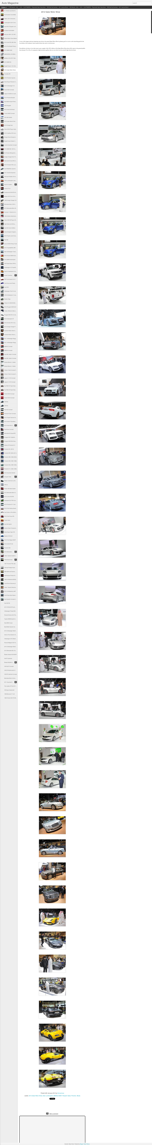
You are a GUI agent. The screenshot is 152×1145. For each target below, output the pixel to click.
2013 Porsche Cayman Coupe (11, 78)
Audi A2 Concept (8, 409)
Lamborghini (49, 1096)
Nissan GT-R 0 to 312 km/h (10, 196)
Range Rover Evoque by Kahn (11, 137)
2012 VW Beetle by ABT (10, 591)
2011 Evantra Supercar (9, 172)
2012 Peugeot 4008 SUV (10, 307)
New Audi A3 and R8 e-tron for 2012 (13, 160)
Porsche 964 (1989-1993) (10, 465)
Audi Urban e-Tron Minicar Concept (12, 512)
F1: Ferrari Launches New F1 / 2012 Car (13, 10)
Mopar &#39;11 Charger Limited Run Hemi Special (16, 879)
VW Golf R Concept (9, 666)
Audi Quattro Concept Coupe (11, 599)
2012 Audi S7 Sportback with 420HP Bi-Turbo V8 (16, 421)
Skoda (78, 1096)
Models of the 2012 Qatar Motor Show (13, 58)
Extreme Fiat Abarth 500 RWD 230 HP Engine (15, 836)
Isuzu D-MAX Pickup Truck (10, 243)
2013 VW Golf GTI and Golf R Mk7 (12, 607)
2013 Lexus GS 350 (9, 496)
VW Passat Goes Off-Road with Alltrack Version (15, 263)
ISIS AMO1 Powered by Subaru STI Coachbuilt (15, 883)
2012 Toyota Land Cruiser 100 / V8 (12, 236)
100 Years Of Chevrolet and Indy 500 (13, 737)
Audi (44, 1096)
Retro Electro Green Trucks (10, 781)
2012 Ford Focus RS (9, 516)
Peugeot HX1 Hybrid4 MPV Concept (13, 437)
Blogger (81, 1144)
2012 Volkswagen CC (9, 85)
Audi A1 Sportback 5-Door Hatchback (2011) (15, 271)
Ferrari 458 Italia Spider (10, 488)
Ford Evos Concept (8, 429)
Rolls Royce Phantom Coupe (11, 82)
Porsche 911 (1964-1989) (10, 469)
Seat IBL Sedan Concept (10, 354)
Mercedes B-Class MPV (10, 433)
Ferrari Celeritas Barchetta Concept (12, 275)
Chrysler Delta (7, 476)
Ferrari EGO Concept (9, 394)
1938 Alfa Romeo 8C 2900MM (11, 721)
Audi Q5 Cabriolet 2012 (10, 769)
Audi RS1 (6, 287)
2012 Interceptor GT (9, 318)
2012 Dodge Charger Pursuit (11, 326)
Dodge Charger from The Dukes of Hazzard (14, 157)
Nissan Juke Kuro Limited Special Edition (14, 480)
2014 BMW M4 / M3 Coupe (10, 149)
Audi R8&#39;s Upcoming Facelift (12, 168)
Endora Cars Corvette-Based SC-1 (12, 749)
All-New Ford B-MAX (9, 30)
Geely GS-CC (7, 887)
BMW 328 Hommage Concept (11, 753)
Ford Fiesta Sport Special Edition (12, 595)
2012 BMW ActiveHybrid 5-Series (12, 259)
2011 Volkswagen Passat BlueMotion (13, 777)
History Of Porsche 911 (9, 445)
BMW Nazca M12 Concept (10, 808)
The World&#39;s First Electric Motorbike (14, 800)
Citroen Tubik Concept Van (10, 370)
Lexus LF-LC (7, 188)
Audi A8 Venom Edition (9, 228)
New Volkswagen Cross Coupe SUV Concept (15, 251)
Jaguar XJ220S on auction (10, 93)
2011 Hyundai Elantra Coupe (11, 682)
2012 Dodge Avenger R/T (10, 844)
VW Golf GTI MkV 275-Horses (11, 176)
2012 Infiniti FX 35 (8, 544)
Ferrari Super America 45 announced (13, 804)
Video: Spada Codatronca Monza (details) (14, 555)
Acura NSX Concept (9, 89)
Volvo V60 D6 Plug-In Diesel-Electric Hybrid (14, 220)
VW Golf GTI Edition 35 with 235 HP (12, 792)
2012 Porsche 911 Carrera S (11, 504)
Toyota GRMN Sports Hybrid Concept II (13, 619)
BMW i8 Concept (8, 346)
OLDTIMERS (27, 7)
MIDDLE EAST (58, 1096)
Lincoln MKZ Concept (9, 113)
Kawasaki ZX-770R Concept (11, 500)
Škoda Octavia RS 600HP (10, 654)
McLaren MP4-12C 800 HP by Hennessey (14, 34)
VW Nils (6, 401)
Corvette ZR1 (7, 74)
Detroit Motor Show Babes (10, 38)
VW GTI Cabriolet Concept (10, 674)
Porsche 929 (7, 548)
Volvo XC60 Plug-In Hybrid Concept (12, 129)
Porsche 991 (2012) (9, 449)
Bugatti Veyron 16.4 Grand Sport (12, 66)
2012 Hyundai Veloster (9, 472)
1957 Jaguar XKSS (8, 709)
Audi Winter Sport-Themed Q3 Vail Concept (14, 101)
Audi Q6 (6, 239)
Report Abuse (87, 1144)
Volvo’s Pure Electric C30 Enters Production (14, 634)
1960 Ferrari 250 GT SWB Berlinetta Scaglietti (15, 698)
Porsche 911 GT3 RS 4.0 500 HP (12, 828)
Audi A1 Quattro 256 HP (10, 184)
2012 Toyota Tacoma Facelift (11, 417)
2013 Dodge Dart (8, 125)
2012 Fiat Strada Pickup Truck (11, 46)
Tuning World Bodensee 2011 (11, 773)
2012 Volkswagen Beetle (10, 860)
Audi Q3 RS (7, 603)
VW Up (6, 484)
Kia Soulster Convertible (10, 14)
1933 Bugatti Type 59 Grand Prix (12, 725)
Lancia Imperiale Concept (10, 145)
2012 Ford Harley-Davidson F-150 (12, 508)
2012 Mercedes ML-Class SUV (11, 650)
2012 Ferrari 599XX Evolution (11, 255)
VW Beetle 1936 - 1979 (15, 7)
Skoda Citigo (7, 299)
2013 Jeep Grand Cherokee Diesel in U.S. (14, 121)
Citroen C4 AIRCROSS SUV (11, 303)
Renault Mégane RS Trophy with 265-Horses (15, 642)
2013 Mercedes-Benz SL (10, 208)
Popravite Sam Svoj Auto (39, 7)
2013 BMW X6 (7, 62)
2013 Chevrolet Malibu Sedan (11, 891)
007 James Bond (63, 7)
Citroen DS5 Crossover (9, 856)
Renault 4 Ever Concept (10, 413)
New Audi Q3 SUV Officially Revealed (13, 871)
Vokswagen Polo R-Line (10, 291)
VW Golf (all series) (52, 7)
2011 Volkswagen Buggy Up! (11, 338)
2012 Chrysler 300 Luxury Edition (12, 164)
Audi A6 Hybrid (8, 524)
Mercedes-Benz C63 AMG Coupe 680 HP (14, 204)
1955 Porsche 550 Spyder (10, 713)
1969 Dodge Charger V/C (10, 200)
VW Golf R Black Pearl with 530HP (12, 567)
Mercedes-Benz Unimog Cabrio (11, 678)
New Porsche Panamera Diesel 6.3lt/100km (14, 816)
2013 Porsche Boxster (9, 97)
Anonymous (60, 1093)
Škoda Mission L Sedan (10, 362)
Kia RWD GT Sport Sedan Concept (12, 386)
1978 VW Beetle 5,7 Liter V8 (11, 295)
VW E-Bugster (7, 105)
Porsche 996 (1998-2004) (10, 457)
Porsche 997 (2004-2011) (10, 453)
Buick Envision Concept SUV (11, 848)
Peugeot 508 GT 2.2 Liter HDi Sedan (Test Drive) (15, 315)
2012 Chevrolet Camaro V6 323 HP (12, 875)
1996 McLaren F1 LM (9, 694)
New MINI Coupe (8, 623)
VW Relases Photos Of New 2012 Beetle (14, 575)
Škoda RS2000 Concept (10, 662)
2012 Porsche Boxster (9, 824)
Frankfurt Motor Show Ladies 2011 (12, 330)
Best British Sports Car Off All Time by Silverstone (16, 627)
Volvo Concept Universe (10, 852)
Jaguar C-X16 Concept (9, 378)
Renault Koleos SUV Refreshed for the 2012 (14, 615)
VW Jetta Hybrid (8, 117)
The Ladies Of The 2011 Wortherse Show (14, 686)
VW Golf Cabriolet (8, 812)
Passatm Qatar (66, 1096)
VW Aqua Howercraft (9, 690)
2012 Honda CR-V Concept (10, 322)
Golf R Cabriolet (8, 658)
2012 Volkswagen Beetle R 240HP (12, 630)
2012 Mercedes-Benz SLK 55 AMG (12, 492)
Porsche (73, 1096)
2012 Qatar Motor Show (10, 70)
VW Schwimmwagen (9, 559)
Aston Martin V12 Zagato (10, 761)
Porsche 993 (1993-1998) (10, 461)
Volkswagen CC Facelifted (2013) (12, 267)
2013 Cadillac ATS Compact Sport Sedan (14, 133)
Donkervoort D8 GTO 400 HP (11, 192)
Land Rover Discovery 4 (10, 583)
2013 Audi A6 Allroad (9, 109)
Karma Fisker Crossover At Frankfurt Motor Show (16, 528)
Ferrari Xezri (7, 520)
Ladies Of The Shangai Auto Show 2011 (13, 840)
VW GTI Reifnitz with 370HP (11, 670)
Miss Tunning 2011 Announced (11, 867)
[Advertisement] (95, 39)
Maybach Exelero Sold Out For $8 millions (14, 820)
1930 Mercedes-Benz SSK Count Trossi (13, 729)
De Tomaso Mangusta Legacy (11, 153)
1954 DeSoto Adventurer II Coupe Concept (14, 216)
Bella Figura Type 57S (9, 532)
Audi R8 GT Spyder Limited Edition (12, 26)
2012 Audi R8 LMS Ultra (10, 42)
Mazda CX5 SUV (8, 536)
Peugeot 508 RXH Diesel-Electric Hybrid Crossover (16, 441)
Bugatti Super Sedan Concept (11, 141)
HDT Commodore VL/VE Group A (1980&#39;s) (15, 279)
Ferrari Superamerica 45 (10, 741)
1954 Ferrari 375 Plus (9, 706)
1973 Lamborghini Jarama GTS (11, 180)
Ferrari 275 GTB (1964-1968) (11, 765)
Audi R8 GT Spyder (8, 757)
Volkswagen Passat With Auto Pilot (12, 611)
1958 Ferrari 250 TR (9, 702)
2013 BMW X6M (8, 50)
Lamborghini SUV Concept (10, 22)
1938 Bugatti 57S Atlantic (10, 717)
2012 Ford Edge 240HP (10, 540)
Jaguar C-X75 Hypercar (10, 785)
